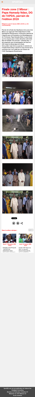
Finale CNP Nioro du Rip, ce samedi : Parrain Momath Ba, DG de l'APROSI (25, 249)
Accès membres (17, 395)
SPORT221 (17, 2)
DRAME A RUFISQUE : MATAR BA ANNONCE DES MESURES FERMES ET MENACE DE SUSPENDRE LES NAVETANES (9, 249)
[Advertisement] (16, 274)
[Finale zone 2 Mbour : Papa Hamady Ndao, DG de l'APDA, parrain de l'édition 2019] (17, 54)
